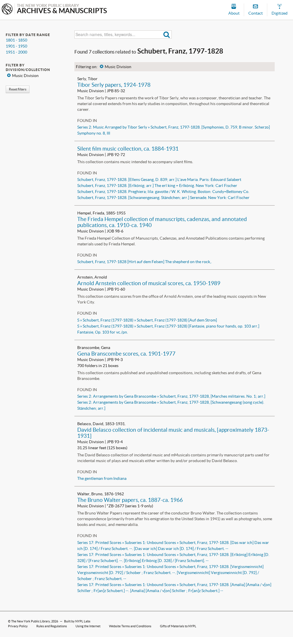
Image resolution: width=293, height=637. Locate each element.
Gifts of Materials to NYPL (178, 626)
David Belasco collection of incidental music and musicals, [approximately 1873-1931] (173, 433)
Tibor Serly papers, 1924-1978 (114, 85)
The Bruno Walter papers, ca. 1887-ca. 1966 (130, 500)
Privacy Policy (18, 626)
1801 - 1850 (16, 40)
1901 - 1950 (16, 46)
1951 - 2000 (16, 52)
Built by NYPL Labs (77, 621)
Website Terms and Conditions (130, 626)
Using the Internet (88, 626)
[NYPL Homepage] (7, 9)
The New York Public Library (30, 621)
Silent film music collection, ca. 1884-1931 (128, 148)
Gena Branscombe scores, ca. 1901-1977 (126, 353)
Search (167, 34)
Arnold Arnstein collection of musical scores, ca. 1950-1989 (148, 283)
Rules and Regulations (51, 626)
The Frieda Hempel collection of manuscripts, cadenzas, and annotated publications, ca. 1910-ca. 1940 (162, 222)
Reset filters (17, 89)
